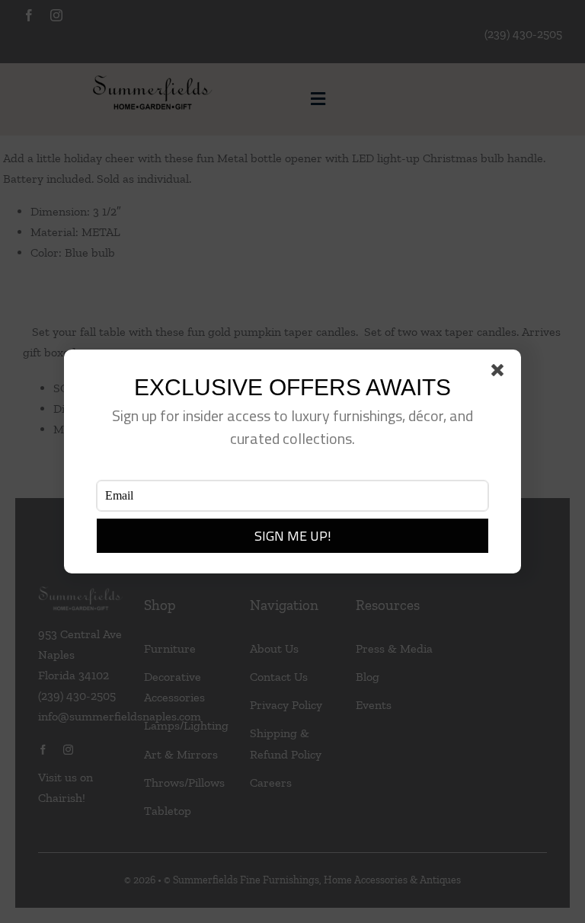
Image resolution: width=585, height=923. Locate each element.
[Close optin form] (500, 373)
